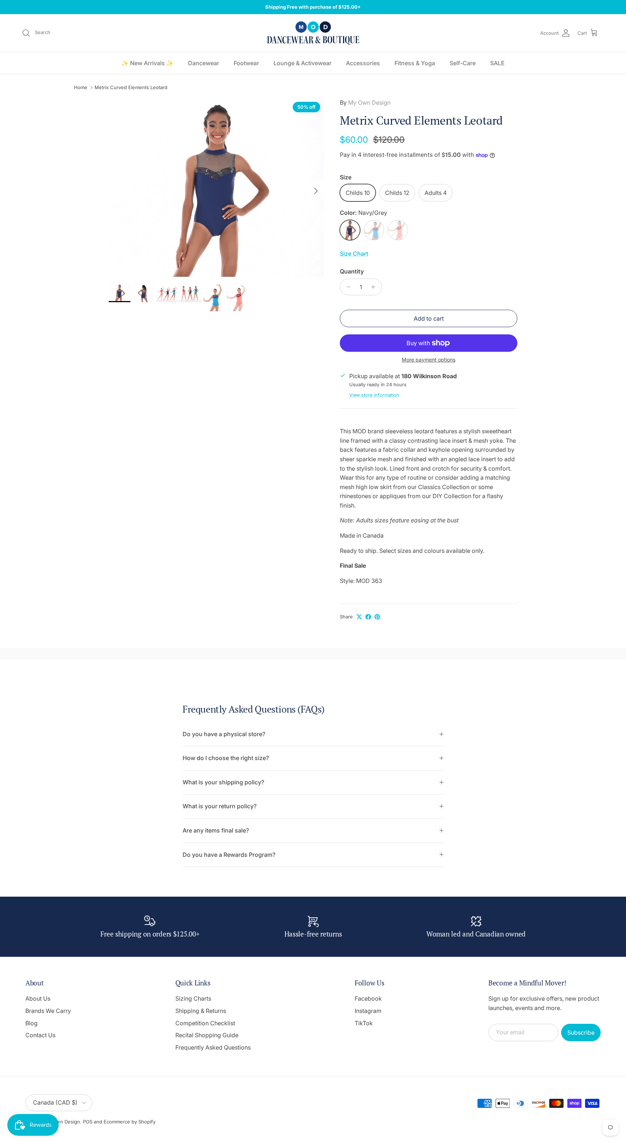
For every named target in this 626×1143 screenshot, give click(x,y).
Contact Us (40, 1035)
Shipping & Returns (200, 1010)
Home (80, 88)
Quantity (352, 271)
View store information (374, 395)
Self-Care (463, 63)
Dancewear (203, 63)
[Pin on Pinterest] (377, 617)
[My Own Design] (313, 33)
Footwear (246, 63)
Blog (31, 1023)
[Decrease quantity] (346, 287)
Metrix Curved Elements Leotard (131, 88)
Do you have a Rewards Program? (229, 854)
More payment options (428, 360)
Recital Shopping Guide (206, 1035)
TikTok (364, 1023)
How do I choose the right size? (226, 758)
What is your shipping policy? (223, 782)
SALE (497, 63)
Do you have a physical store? (224, 734)
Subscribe (580, 1032)
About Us (37, 998)
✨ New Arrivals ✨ (147, 63)
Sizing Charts (193, 998)
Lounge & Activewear (302, 63)
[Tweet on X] (359, 617)
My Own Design (369, 102)
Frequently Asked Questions (213, 1047)
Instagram (368, 1010)
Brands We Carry (48, 1010)
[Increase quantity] (375, 287)
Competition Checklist (205, 1023)
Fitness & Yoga (415, 63)
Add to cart (429, 318)
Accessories (363, 63)
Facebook (368, 998)
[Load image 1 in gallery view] (216, 187)
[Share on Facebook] (368, 617)
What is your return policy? (219, 806)
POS (87, 1122)
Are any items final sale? (216, 830)
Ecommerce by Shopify (129, 1122)
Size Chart (354, 253)
